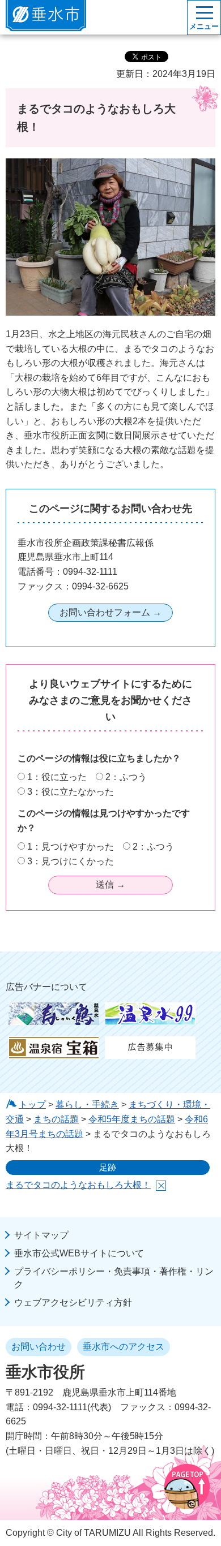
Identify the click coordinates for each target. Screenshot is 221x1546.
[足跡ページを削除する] (161, 1186)
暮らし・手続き (87, 1104)
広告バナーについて (46, 987)
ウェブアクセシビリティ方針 (73, 1302)
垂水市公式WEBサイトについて (79, 1253)
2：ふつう (126, 777)
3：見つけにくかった (70, 861)
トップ (32, 1104)
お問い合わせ (38, 1346)
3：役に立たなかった (70, 791)
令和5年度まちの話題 (131, 1119)
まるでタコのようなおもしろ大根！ (78, 1185)
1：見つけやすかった (70, 846)
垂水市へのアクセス (123, 1346)
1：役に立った (57, 777)
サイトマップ (41, 1235)
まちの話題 (56, 1119)
